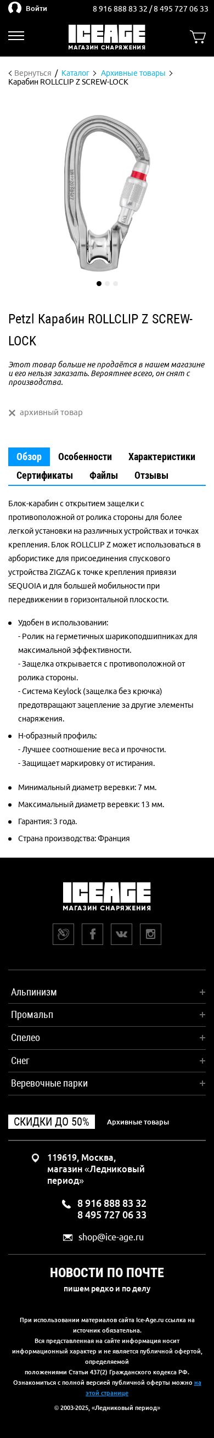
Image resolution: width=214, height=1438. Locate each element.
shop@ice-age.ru (111, 1237)
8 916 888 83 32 (121, 9)
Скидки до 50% (51, 1121)
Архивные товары (138, 1122)
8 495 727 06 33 (181, 9)
